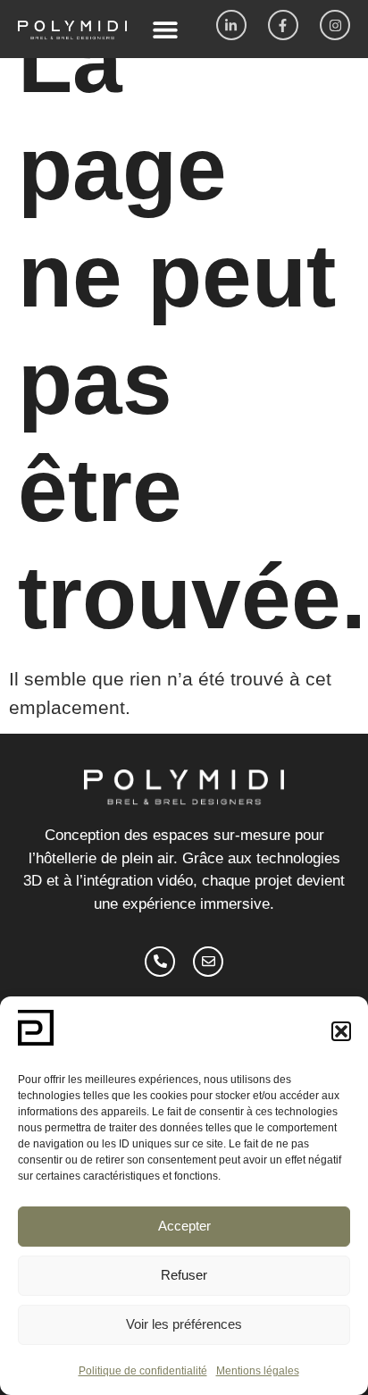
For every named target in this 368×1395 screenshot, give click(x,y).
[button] (341, 1031)
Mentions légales (257, 1371)
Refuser (184, 1274)
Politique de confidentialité (143, 1371)
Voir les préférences (184, 1324)
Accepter (184, 1225)
